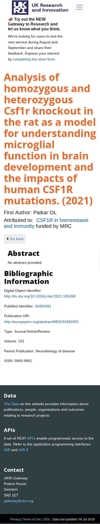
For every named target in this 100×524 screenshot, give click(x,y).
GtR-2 (23, 450)
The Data (11, 404)
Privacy (15, 519)
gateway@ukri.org (18, 501)
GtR (7, 450)
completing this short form (34, 59)
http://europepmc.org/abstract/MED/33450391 (41, 322)
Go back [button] (17, 239)
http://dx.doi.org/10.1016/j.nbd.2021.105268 (39, 296)
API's (31, 438)
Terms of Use (32, 519)
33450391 (43, 306)
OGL (47, 519)
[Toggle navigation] (79, 7)
